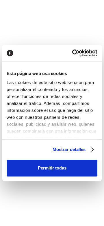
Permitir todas (52, 167)
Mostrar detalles (69, 149)
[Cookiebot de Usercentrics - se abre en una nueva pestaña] (73, 53)
